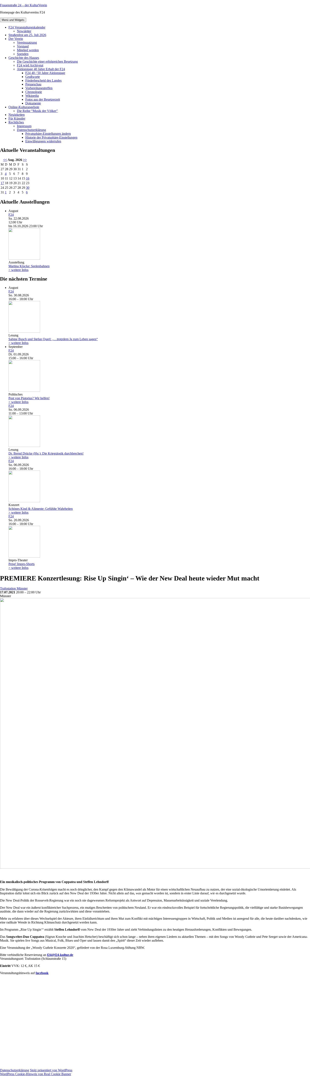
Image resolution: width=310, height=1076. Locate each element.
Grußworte (32, 76)
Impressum (24, 126)
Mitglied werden (28, 50)
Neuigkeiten (16, 114)
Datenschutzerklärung (31, 130)
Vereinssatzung (27, 42)
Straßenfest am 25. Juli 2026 (27, 35)
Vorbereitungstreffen (39, 88)
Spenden (22, 54)
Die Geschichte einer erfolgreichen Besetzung (47, 61)
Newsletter (24, 31)
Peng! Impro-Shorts (21, 564)
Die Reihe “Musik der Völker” (37, 111)
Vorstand (23, 46)
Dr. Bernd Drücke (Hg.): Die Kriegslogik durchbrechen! (46, 453)
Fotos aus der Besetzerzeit (42, 99)
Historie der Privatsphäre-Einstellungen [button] (51, 137)
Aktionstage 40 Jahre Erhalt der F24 (41, 69)
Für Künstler (16, 118)
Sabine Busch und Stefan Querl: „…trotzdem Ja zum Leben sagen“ (53, 339)
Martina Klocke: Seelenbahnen (29, 266)
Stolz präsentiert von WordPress (51, 1070)
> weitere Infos (18, 270)
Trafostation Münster (14, 588)
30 (27, 187)
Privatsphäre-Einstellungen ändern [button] (48, 133)
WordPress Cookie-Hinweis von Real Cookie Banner (35, 1074)
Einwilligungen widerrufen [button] (43, 141)
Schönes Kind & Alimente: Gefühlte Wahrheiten (40, 508)
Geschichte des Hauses (23, 57)
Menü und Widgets (13, 20)
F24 (11, 214)
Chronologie (33, 92)
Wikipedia (32, 95)
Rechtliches (16, 122)
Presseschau (33, 84)
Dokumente (33, 103)
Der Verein (15, 39)
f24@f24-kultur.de (60, 955)
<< (5, 160)
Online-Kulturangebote (23, 107)
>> (25, 160)
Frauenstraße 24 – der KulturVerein (23, 5)
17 (2, 183)
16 (27, 178)
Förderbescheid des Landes (43, 80)
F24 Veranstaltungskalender (26, 27)
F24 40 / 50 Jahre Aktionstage (45, 73)
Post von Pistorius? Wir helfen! (29, 398)
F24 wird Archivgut (30, 65)
